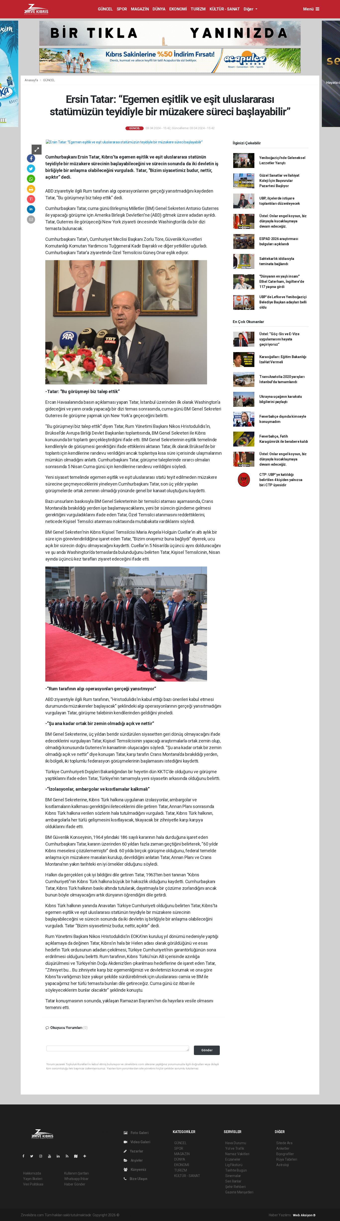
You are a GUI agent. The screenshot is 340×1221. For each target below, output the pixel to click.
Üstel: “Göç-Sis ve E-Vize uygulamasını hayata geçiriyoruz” (279, 339)
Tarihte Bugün (236, 1170)
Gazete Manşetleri (239, 1192)
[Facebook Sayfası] (25, 1156)
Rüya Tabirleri (286, 1159)
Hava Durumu (235, 1143)
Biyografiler (285, 1154)
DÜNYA (159, 9)
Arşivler (136, 1160)
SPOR (122, 9)
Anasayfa (32, 80)
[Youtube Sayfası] (51, 1156)
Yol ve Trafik (234, 1148)
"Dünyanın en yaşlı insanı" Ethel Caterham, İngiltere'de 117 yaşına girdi (281, 281)
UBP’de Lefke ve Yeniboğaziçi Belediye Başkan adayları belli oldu (283, 302)
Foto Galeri (139, 1133)
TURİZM (198, 9)
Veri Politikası (33, 1184)
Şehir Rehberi (235, 1187)
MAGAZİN (140, 9)
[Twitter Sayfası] (33, 1156)
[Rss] (69, 1156)
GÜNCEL (105, 9)
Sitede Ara (284, 1143)
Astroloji (282, 1165)
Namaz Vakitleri (237, 1154)
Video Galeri (140, 1142)
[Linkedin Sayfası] (60, 1156)
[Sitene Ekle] (86, 1156)
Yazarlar (136, 1151)
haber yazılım (191, 1215)
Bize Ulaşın (138, 1179)
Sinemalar (233, 1176)
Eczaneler (232, 1159)
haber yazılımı (130, 1215)
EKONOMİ (178, 9)
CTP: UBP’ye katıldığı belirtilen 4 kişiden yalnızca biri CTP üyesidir (280, 480)
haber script (212, 1215)
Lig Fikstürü (233, 1165)
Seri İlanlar (233, 1181)
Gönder (207, 1050)
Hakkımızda (32, 1173)
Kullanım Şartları (76, 1173)
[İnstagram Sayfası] (42, 1156)
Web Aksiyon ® (304, 1215)
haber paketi (151, 1215)
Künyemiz (138, 1170)
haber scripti (171, 1215)
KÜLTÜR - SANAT (225, 9)
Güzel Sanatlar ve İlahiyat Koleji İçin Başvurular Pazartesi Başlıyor (279, 180)
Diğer (249, 9)
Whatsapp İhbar (76, 1179)
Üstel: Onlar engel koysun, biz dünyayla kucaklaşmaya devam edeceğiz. (283, 221)
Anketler (282, 1148)
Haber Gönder (74, 1184)
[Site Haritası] (78, 1156)
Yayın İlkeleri (32, 1179)
